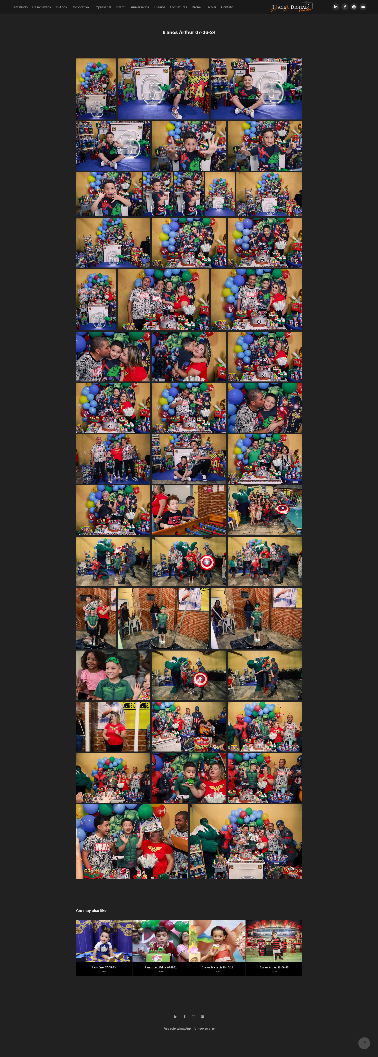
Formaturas (178, 7)
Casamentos (41, 7)
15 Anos (61, 7)
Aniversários (140, 7)
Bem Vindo (19, 7)
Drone (196, 7)
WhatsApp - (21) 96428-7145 (196, 1028)
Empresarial (102, 7)
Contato (227, 7)
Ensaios (159, 7)
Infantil (121, 7)
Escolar (211, 7)
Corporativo (80, 7)
